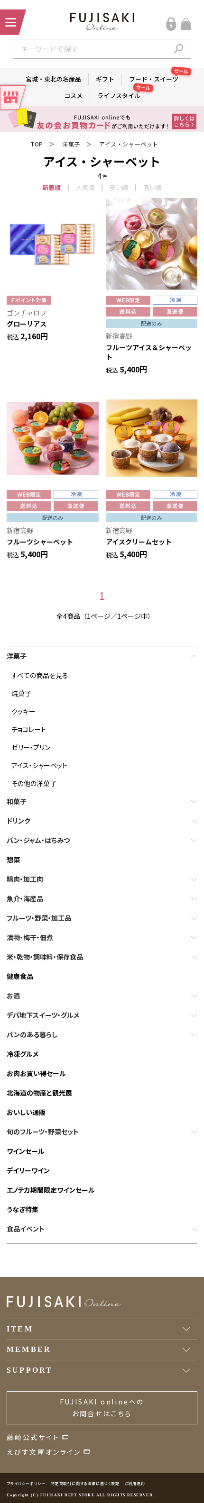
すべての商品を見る (39, 675)
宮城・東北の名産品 (53, 78)
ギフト (105, 78)
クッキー (23, 711)
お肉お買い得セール (36, 1073)
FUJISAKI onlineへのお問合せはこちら (102, 1407)
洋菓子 (71, 144)
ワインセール (26, 1151)
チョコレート (28, 729)
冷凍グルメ (22, 1054)
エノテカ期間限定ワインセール (51, 1190)
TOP (37, 144)
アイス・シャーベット (128, 144)
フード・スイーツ (157, 78)
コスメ (73, 95)
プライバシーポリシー (26, 1483)
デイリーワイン (28, 1170)
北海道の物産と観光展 (39, 1092)
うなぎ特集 (22, 1209)
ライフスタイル (122, 95)
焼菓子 (21, 693)
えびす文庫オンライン (44, 1452)
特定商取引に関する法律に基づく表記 (85, 1483)
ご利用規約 (135, 1483)
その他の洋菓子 (33, 783)
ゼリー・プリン (30, 747)
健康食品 (20, 976)
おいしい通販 (26, 1112)
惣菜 (13, 859)
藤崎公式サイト (33, 1437)
